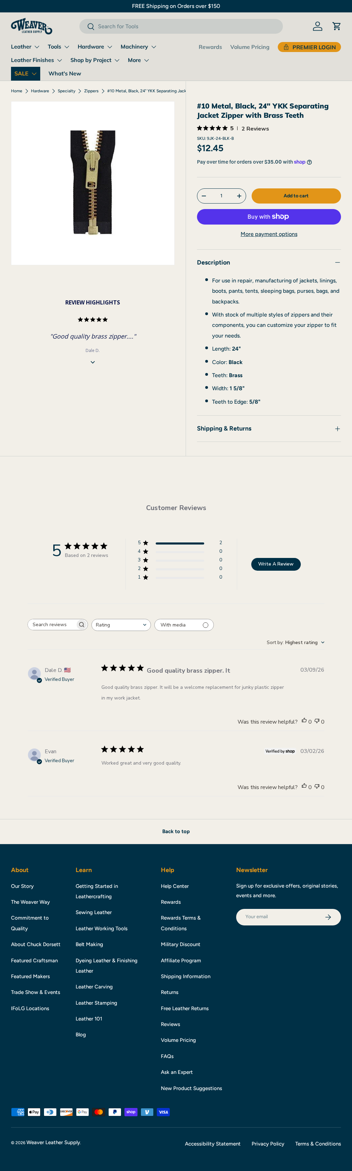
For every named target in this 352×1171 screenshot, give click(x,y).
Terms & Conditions (318, 1144)
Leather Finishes (32, 59)
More (134, 59)
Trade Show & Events (35, 992)
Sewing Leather (94, 912)
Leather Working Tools (102, 928)
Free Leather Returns (185, 1008)
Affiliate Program (181, 960)
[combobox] (181, 26)
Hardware (91, 46)
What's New (64, 73)
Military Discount (180, 944)
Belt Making (89, 944)
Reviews (170, 1024)
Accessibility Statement (213, 1144)
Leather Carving (94, 987)
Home (16, 91)
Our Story (22, 886)
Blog (81, 1035)
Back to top (176, 831)
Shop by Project (90, 59)
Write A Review (276, 564)
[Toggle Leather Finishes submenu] (59, 60)
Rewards (210, 46)
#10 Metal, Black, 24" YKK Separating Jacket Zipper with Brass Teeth (148, 91)
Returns (169, 992)
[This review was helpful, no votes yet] (304, 722)
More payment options (269, 234)
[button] (336, 26)
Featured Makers (30, 976)
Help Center (175, 886)
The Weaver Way (30, 902)
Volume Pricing (250, 46)
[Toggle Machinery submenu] (154, 47)
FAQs (167, 1056)
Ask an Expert (177, 1072)
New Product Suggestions (191, 1088)
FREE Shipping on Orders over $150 (176, 6)
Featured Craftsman (34, 960)
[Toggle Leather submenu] (37, 47)
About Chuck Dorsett (35, 944)
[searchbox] (51, 624)
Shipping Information (185, 976)
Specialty (66, 91)
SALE (21, 73)
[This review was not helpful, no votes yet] (317, 722)
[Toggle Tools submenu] (67, 47)
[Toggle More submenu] (146, 60)
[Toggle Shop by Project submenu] (117, 60)
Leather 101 (89, 1019)
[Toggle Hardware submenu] (110, 47)
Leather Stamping (96, 1003)
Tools (54, 46)
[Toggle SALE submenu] (34, 74)
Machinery (134, 46)
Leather (21, 46)
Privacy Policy (268, 1144)
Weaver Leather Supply (53, 1142)
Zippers (91, 91)
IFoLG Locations (30, 1008)
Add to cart (296, 196)
